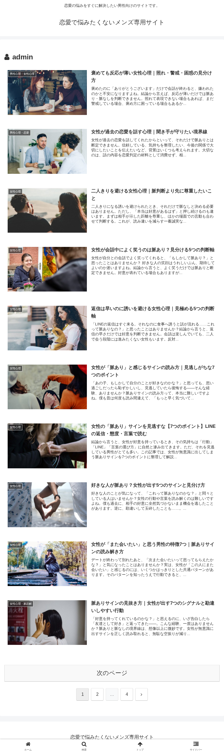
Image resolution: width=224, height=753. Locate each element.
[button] (207, 706)
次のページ (112, 673)
